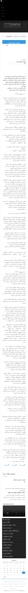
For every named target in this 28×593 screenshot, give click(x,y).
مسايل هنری (6, 547)
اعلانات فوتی (6, 522)
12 (10, 568)
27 (14, 572)
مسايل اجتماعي (7, 545)
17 (4, 570)
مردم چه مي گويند (8, 542)
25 (7, 572)
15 (20, 568)
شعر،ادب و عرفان (8, 533)
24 (4, 572)
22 (20, 570)
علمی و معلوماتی (16, 36)
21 (17, 570)
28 (17, 572)
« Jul (4, 577)
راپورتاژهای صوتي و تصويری (11, 530)
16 (23, 568)
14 (17, 568)
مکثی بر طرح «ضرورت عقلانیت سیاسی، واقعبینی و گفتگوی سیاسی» (12, 24)
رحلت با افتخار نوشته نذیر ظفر (16, 492)
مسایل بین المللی (8, 550)
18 (7, 570)
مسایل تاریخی (7, 553)
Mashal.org (23, 36)
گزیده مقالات (6, 539)
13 (14, 568)
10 (4, 568)
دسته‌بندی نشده (7, 528)
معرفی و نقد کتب (8, 556)
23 (23, 570)
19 (10, 570)
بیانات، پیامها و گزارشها (9, 525)
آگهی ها (10, 586)
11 (7, 568)
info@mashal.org (21, 590)
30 (23, 572)
